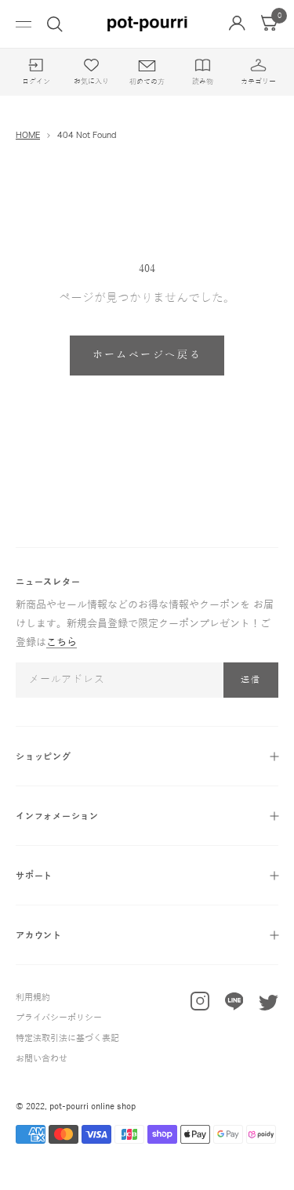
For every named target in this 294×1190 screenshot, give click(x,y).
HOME (28, 135)
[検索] (55, 24)
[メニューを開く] (23, 24)
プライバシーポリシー (59, 1017)
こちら (61, 642)
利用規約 (33, 997)
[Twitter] (268, 1006)
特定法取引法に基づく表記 (67, 1038)
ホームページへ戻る (147, 355)
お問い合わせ (41, 1058)
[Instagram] (200, 1005)
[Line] (234, 1005)
